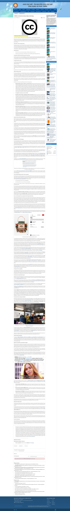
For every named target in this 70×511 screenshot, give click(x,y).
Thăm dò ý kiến (49, 502)
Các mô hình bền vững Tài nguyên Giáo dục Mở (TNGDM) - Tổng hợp (51, 111)
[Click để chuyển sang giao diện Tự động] (14, 509)
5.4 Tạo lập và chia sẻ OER (18, 494)
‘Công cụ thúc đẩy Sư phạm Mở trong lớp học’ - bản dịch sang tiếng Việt (24, 478)
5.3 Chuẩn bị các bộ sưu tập (18, 483)
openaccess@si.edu (32, 436)
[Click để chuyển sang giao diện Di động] (16, 509)
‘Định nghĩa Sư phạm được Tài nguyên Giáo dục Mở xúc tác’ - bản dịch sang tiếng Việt (26, 471)
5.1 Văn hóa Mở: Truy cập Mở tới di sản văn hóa (21, 487)
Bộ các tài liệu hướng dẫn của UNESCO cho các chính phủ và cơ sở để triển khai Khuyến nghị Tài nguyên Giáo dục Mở (51, 99)
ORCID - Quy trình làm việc (53, 114)
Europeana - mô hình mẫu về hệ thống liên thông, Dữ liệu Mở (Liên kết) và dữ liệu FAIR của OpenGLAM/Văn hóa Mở (51, 126)
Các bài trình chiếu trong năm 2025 (52, 77)
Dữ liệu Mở (42, 9)
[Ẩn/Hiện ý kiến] (28, 456)
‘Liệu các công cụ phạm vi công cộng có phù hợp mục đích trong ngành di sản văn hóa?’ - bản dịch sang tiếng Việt (29, 484)
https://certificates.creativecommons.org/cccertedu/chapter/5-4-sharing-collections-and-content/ (28, 37)
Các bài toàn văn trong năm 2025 (53, 74)
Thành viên (48, 501)
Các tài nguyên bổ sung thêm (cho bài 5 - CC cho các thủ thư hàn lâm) (24, 490)
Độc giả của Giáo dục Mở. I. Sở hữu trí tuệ (52, 47)
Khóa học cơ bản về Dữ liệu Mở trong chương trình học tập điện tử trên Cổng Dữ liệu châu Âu (51, 140)
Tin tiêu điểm (48, 61)
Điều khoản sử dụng (46, 506)
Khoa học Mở (46, 9)
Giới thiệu (48, 499)
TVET (28, 11)
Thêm (50, 9)
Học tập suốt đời (32, 11)
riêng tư (44, 155)
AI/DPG (48, 11)
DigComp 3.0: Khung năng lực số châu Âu (52, 91)
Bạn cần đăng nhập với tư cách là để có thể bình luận (25, 458)
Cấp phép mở (37, 9)
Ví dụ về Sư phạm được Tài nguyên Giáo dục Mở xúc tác (22, 472)
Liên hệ (53, 501)
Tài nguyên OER (28, 9)
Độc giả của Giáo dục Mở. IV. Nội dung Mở (52, 33)
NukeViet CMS (32, 506)
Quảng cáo (53, 502)
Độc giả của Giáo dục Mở (52, 52)
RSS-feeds (53, 504)
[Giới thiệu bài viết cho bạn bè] (41, 17)
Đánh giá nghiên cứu (38, 11)
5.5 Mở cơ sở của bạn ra (18, 493)
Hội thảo (20, 9)
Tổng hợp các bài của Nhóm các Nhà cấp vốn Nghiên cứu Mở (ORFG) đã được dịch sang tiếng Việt (51, 118)
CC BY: (31, 442)
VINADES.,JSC (41, 506)
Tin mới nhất (48, 26)
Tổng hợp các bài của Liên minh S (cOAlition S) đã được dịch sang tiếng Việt (52, 121)
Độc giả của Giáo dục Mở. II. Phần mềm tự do (53, 42)
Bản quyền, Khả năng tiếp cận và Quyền (37, 155)
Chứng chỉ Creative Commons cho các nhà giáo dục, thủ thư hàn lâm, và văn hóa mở (53, 108)
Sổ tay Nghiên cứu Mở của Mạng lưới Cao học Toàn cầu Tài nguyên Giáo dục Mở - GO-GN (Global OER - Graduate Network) (51, 70)
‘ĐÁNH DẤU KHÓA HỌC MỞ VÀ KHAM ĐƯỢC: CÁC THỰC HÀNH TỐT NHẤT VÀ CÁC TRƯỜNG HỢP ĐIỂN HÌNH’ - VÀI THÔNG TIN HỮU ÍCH (51, 136)
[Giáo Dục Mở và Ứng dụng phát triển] (15, 5)
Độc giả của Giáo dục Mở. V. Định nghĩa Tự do (52, 29)
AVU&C (55, 9)
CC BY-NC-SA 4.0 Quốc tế (47, 505)
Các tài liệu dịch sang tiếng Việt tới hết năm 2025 (52, 89)
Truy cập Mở (33, 9)
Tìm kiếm (48, 504)
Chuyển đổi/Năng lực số (23, 11)
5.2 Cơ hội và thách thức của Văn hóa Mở (20, 486)
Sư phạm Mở (52, 11)
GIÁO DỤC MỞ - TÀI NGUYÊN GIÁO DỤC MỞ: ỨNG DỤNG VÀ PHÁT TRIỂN (51, 16)
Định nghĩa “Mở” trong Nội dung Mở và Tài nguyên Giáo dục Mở (23, 475)
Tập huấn (23, 9)
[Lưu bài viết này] (44, 17)
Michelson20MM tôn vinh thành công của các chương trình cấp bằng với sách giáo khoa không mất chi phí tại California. (51, 58)
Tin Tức (53, 499)
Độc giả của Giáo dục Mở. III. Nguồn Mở (52, 38)
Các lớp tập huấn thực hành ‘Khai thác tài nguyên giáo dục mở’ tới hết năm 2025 (51, 81)
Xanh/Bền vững (44, 11)
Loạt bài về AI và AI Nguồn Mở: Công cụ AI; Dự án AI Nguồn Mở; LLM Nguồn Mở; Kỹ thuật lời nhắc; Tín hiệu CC (51, 94)
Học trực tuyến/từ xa (16, 11)
